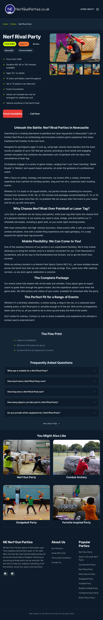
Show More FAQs (50, 424)
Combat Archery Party (88, 593)
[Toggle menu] (97, 9)
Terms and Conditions (61, 558)
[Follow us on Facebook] (5, 573)
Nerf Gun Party (85, 552)
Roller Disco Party (87, 597)
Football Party (85, 583)
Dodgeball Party (86, 579)
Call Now (35, 113)
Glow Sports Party (87, 574)
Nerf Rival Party (86, 569)
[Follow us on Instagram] (12, 573)
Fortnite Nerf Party (87, 564)
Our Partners (57, 548)
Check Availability (12, 113)
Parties (13, 24)
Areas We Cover (59, 553)
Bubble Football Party (88, 588)
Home (5, 24)
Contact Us (56, 562)
